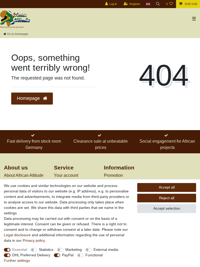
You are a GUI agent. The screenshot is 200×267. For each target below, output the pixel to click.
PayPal (67, 255)
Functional (94, 255)
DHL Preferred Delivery (31, 255)
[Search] (158, 4)
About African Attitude (23, 175)
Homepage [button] (29, 98)
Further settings (17, 260)
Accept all (167, 187)
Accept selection (166, 208)
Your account (66, 175)
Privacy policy (34, 240)
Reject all (166, 198)
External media (105, 249)
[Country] (148, 4)
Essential (19, 249)
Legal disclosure (17, 235)
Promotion (113, 175)
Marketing (73, 249)
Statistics (46, 249)
